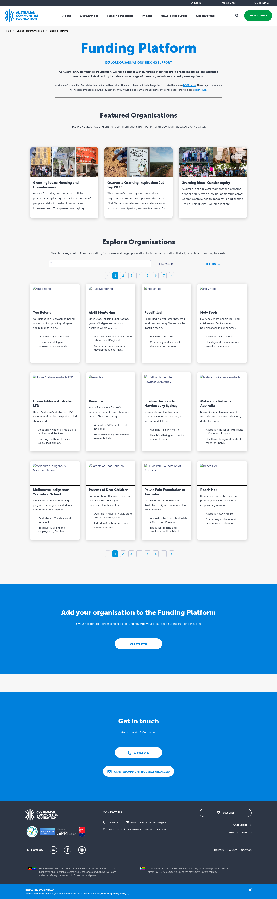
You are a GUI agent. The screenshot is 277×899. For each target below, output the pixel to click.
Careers (219, 850)
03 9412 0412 (114, 822)
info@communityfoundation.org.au (148, 822)
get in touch (200, 89)
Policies (232, 850)
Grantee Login (237, 832)
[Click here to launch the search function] (237, 15)
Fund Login (240, 825)
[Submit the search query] (51, 264)
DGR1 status (189, 85)
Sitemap (246, 850)
